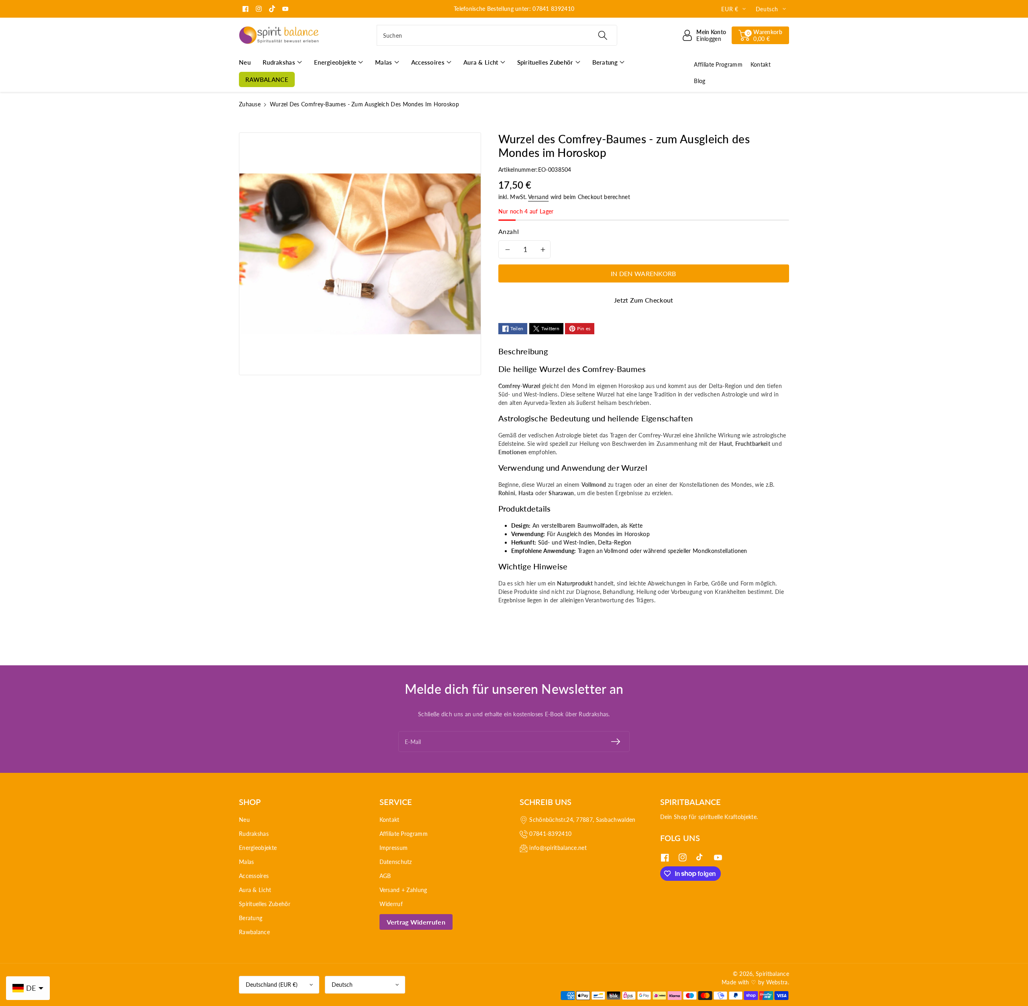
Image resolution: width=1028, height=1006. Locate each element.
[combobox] (497, 35)
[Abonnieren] (616, 741)
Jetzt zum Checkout (643, 300)
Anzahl (508, 231)
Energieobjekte (258, 847)
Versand (538, 196)
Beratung (250, 918)
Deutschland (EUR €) (272, 984)
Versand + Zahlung (403, 889)
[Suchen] (602, 35)
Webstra (777, 982)
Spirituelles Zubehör (264, 903)
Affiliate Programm (403, 833)
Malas (246, 861)
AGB (385, 875)
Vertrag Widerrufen (416, 922)
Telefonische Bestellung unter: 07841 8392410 (514, 8)
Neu (244, 819)
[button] (760, 35)
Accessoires (254, 875)
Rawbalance (254, 932)
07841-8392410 (550, 833)
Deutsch (342, 984)
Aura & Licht (255, 889)
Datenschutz (395, 861)
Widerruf (391, 903)
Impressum (393, 847)
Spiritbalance (772, 973)
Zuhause (250, 104)
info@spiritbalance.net (558, 847)
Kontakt (389, 819)
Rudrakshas (254, 833)
